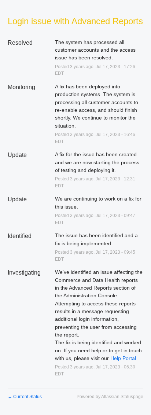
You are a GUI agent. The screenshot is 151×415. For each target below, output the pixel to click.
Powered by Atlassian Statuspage (110, 396)
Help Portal (123, 358)
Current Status (25, 396)
